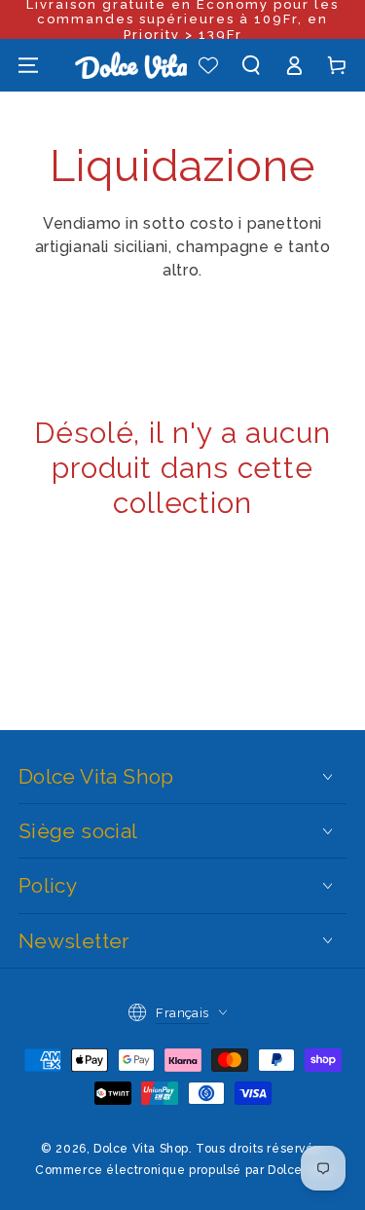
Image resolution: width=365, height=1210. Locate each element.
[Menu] (28, 65)
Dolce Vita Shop (141, 1148)
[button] (251, 65)
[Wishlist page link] (208, 65)
